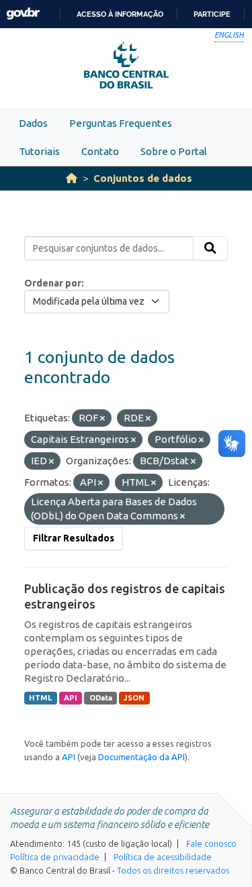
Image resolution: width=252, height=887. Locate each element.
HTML (40, 698)
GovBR (23, 13)
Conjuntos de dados (142, 178)
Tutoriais (39, 151)
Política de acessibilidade (163, 857)
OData (100, 698)
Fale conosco (211, 843)
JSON (134, 698)
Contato (100, 151)
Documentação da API (141, 757)
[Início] (71, 178)
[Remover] (102, 419)
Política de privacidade (54, 857)
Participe (212, 14)
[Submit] (210, 248)
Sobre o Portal (173, 151)
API (70, 698)
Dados (33, 123)
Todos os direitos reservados (173, 870)
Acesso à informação (120, 14)
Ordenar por (52, 283)
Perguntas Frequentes (120, 123)
